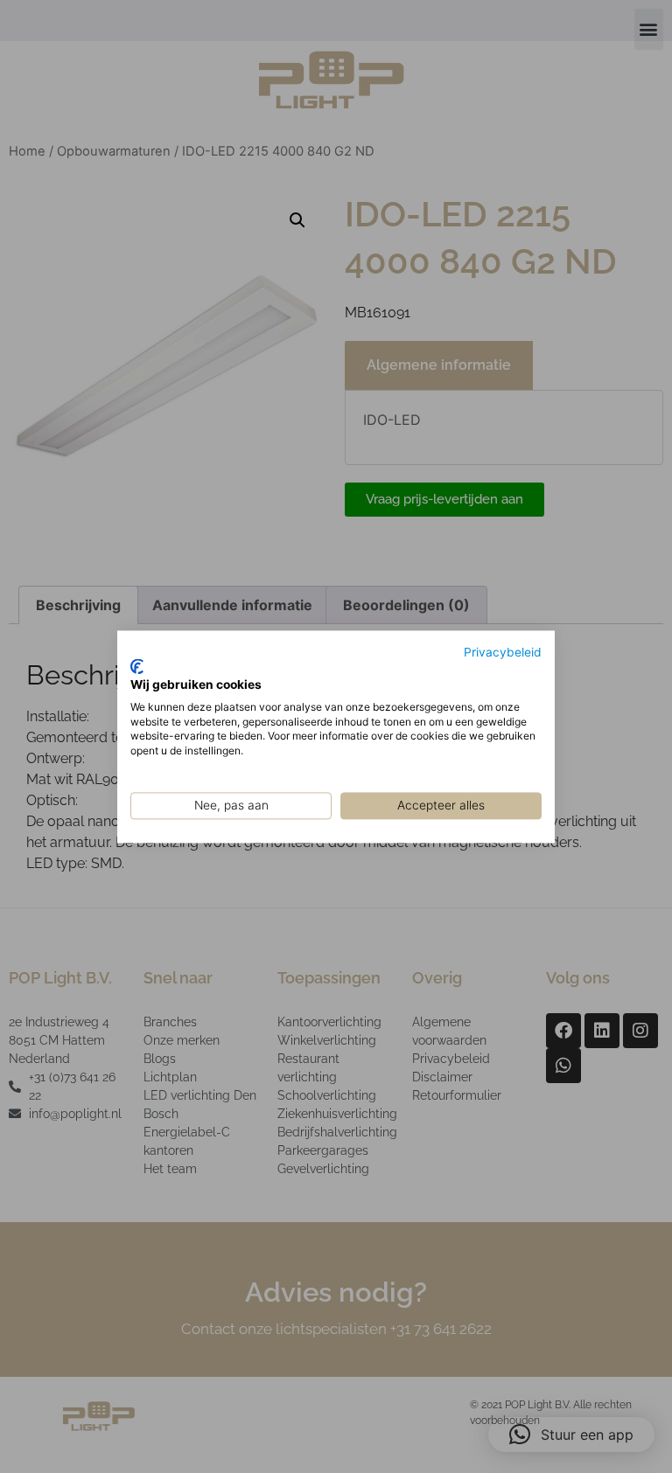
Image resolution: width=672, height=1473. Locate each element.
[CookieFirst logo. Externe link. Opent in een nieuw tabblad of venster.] (137, 667)
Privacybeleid (503, 652)
